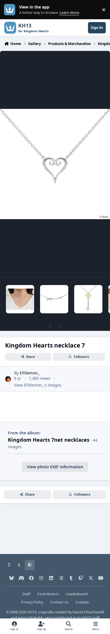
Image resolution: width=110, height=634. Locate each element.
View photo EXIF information (55, 466)
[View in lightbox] (55, 164)
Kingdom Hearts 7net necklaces (48, 439)
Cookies (82, 602)
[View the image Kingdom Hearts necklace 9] (88, 299)
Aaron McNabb (30, 617)
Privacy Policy (32, 602)
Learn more (11, 9)
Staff (26, 594)
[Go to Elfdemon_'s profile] (8, 379)
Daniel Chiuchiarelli (88, 612)
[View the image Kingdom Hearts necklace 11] (20, 299)
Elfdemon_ (29, 373)
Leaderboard (77, 594)
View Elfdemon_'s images (37, 385)
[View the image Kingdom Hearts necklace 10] (54, 299)
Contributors (48, 594)
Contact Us (59, 602)
